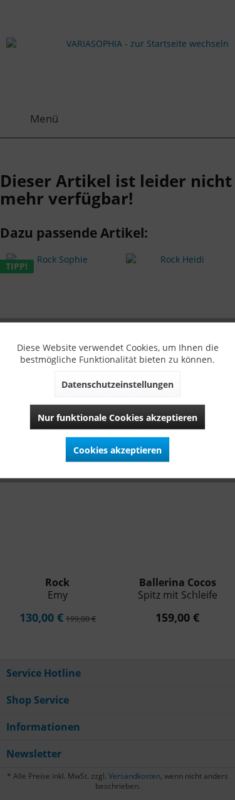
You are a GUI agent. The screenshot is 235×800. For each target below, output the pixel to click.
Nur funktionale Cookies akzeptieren (117, 417)
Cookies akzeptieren (117, 449)
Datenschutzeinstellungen (117, 384)
